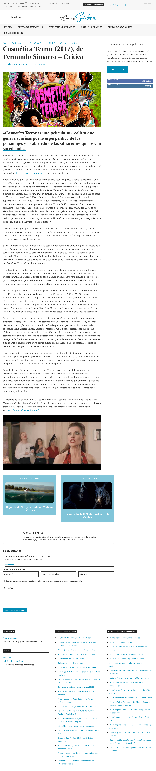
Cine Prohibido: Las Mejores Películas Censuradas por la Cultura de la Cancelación (130, 741)
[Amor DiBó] (14, 536)
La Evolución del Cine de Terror (71, 658)
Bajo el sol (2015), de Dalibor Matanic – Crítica (29, 508)
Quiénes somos (10, 638)
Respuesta (9, 565)
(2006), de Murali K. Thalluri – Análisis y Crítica (76, 712)
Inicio (5, 43)
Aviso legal (8, 657)
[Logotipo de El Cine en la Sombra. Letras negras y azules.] (78, 17)
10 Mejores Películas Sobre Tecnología (125, 637)
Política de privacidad (13, 661)
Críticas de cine (19, 43)
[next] (149, 4)
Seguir (148, 86)
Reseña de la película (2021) (76, 687)
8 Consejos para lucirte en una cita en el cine (76, 649)
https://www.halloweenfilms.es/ (22, 410)
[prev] (145, 4)
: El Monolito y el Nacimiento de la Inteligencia (77, 720)
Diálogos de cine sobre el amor (70, 663)
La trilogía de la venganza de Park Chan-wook (77, 706)
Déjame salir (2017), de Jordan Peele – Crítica (87, 515)
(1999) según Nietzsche (76, 637)
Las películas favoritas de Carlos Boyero (126, 654)
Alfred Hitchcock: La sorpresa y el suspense (76, 726)
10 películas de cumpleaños (120, 642)
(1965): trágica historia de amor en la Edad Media (77, 644)
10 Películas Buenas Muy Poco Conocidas (126, 658)
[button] (150, 17)
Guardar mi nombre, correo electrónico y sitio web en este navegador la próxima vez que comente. (44, 581)
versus (77, 654)
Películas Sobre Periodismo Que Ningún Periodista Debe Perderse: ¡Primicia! (130, 704)
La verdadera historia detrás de (78, 667)
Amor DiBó (40, 64)
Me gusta (146, 81)
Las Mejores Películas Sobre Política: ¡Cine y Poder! (130, 697)
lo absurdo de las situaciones (30, 173)
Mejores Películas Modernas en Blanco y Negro (129, 678)
